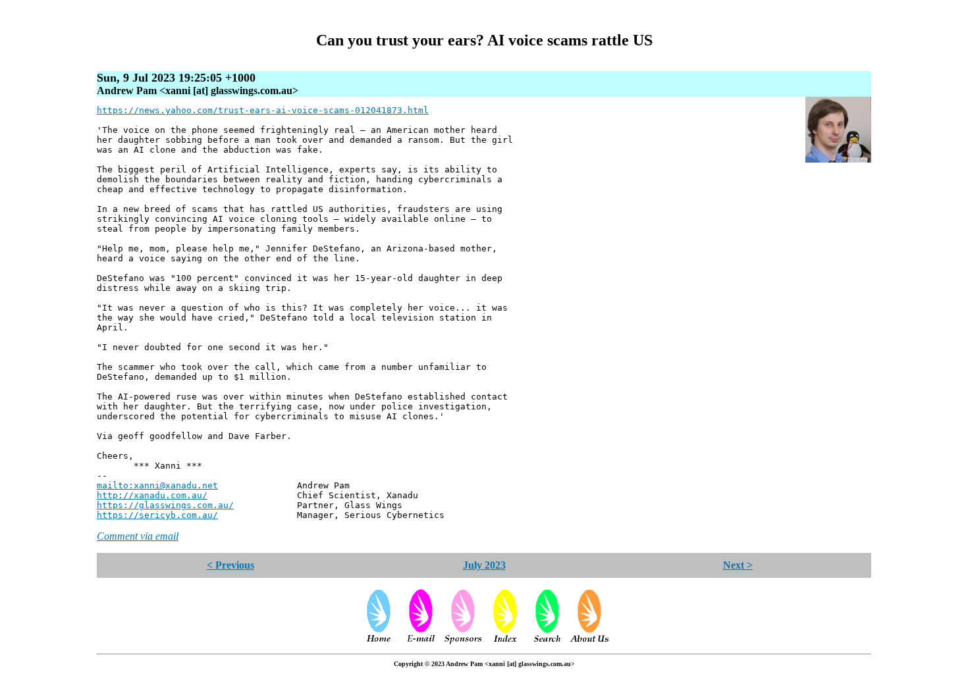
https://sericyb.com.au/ (157, 515)
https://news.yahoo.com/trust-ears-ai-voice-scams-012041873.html (263, 110)
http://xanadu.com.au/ (152, 495)
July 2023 (484, 565)
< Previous (230, 565)
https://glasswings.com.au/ (165, 505)
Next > (738, 565)
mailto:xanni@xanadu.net (157, 485)
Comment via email (137, 536)
